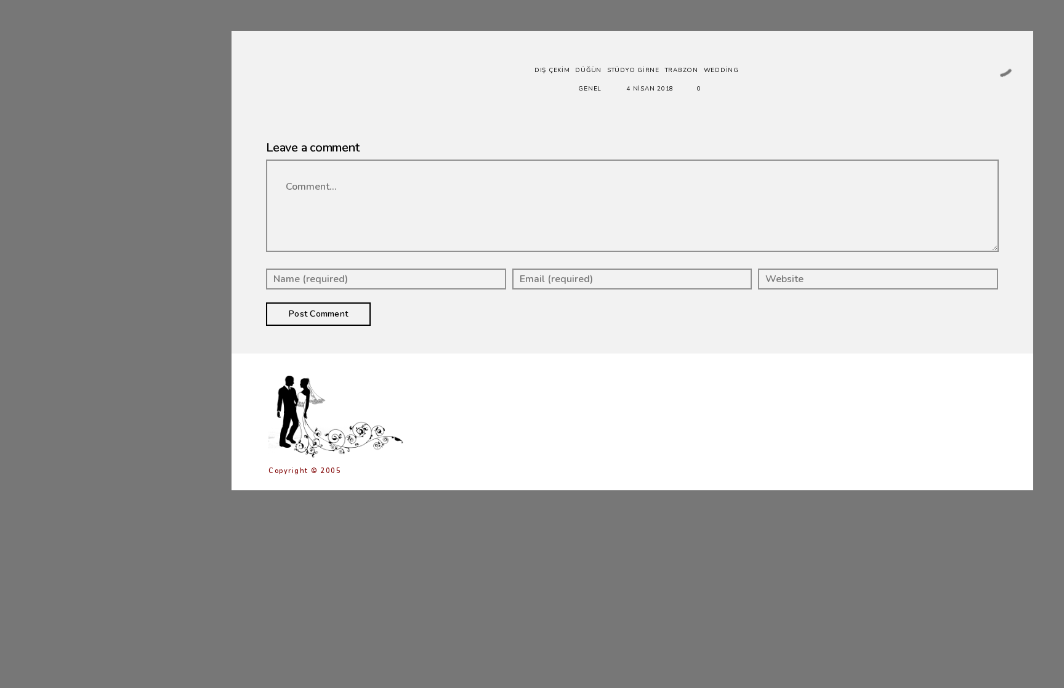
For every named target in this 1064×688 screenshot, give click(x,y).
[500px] (151, 369)
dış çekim (552, 70)
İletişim (70, 308)
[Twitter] (114, 369)
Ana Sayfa (77, 157)
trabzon (681, 70)
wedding (721, 70)
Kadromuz (77, 286)
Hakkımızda (79, 264)
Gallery (72, 178)
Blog (64, 221)
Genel (590, 88)
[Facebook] (95, 369)
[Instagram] (132, 369)
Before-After (85, 200)
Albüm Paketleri (92, 243)
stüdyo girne (633, 70)
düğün (588, 70)
